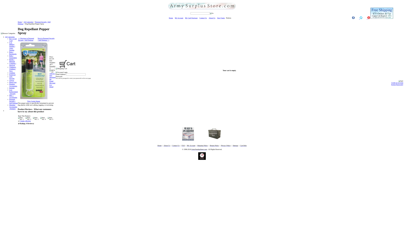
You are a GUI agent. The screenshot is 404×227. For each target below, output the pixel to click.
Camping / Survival (12, 64)
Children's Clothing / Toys (12, 69)
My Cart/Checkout (191, 18)
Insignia (12, 88)
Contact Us (203, 18)
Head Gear (13, 82)
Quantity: (52, 66)
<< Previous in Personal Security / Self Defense (26, 39)
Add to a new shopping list (52, 76)
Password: (59, 76)
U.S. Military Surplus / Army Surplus (12, 46)
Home (171, 18)
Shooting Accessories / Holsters (13, 107)
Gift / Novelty (12, 77)
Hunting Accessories (13, 85)
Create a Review (25, 121)
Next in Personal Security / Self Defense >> (46, 39)
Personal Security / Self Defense (13, 101)
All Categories (10, 37)
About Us (212, 18)
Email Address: (61, 74)
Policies (228, 18)
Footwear (12, 75)
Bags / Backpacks (13, 53)
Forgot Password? (397, 85)
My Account (179, 18)
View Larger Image (33, 101)
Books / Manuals (12, 60)
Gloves (11, 80)
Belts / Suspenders (13, 57)
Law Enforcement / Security (13, 92)
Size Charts (221, 18)
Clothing (12, 73)
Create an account (397, 83)
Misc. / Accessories (13, 96)
